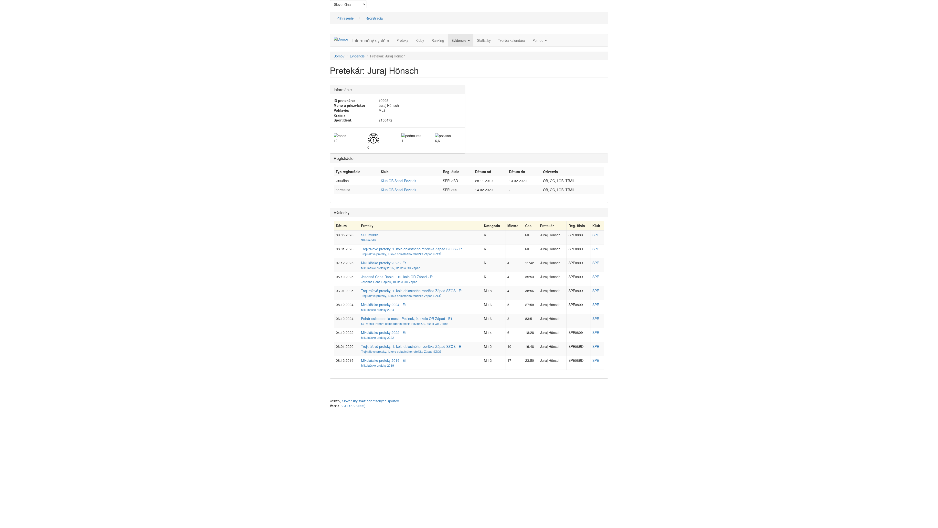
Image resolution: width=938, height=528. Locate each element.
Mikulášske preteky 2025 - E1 (384, 262)
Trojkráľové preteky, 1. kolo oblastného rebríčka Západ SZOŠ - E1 (412, 248)
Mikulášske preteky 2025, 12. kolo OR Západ (390, 268)
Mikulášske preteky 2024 (377, 310)
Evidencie (459, 40)
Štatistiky (484, 40)
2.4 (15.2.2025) (353, 405)
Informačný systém (370, 40)
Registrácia (374, 18)
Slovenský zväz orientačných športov (370, 400)
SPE (595, 234)
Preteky (402, 40)
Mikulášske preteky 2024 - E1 (384, 304)
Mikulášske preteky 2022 (377, 337)
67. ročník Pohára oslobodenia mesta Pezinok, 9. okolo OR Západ (404, 323)
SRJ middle (370, 234)
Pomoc (538, 40)
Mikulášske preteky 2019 (377, 365)
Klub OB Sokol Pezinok (398, 180)
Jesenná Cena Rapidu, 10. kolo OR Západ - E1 (397, 276)
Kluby (420, 40)
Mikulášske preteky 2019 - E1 (384, 360)
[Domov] (343, 39)
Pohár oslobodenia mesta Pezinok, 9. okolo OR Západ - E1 (406, 318)
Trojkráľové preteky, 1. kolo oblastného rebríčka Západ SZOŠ (401, 254)
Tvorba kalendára (511, 40)
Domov (338, 56)
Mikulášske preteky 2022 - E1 (384, 332)
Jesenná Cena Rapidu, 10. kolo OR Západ (389, 282)
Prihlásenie (345, 18)
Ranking (437, 40)
